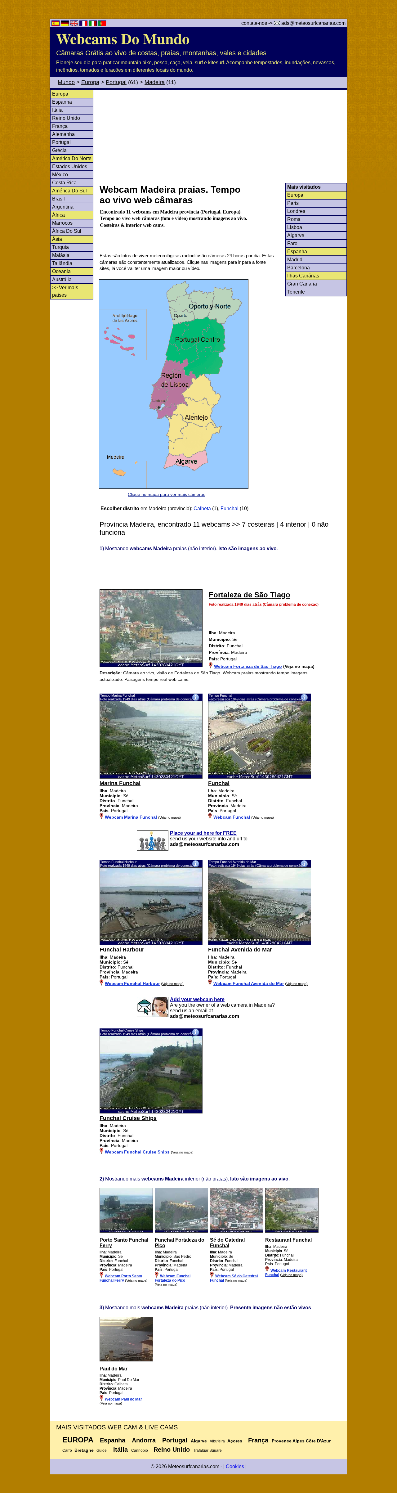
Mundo (66, 82)
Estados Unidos (69, 166)
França (60, 126)
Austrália (62, 279)
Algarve (295, 235)
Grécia (59, 150)
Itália (57, 110)
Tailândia (62, 263)
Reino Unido (66, 118)
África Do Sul (66, 231)
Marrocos (62, 223)
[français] (84, 24)
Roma (294, 219)
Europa (90, 82)
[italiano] (93, 24)
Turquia (60, 247)
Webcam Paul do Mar (123, 1399)
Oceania (61, 271)
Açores (234, 1440)
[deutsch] (65, 24)
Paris (293, 203)
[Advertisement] (223, 136)
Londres (296, 211)
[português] (102, 24)
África (58, 215)
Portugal (116, 82)
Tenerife (296, 292)
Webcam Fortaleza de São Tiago (248, 666)
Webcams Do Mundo (123, 38)
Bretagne (84, 1450)
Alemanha (63, 134)
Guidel (102, 1450)
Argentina (63, 206)
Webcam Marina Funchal (131, 817)
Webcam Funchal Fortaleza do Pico (172, 1278)
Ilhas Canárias (303, 275)
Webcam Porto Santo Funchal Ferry (121, 1278)
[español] (56, 24)
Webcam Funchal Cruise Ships (137, 1151)
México (60, 174)
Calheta (202, 508)
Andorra (144, 1440)
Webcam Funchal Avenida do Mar (248, 983)
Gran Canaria (302, 283)
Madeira (155, 82)
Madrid (294, 259)
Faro (292, 243)
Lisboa (294, 227)
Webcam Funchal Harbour (132, 983)
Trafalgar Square (207, 1450)
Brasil (58, 198)
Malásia (60, 255)
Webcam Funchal (231, 817)
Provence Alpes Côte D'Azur (301, 1440)
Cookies (235, 1466)
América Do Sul (69, 190)
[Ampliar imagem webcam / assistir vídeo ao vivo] (151, 777)
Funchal (230, 508)
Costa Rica (64, 182)
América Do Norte (71, 158)
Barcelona (298, 267)
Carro (67, 1450)
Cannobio (139, 1450)
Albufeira (217, 1441)
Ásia (57, 239)
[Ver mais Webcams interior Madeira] (126, 1231)
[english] (74, 24)
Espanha (62, 102)
